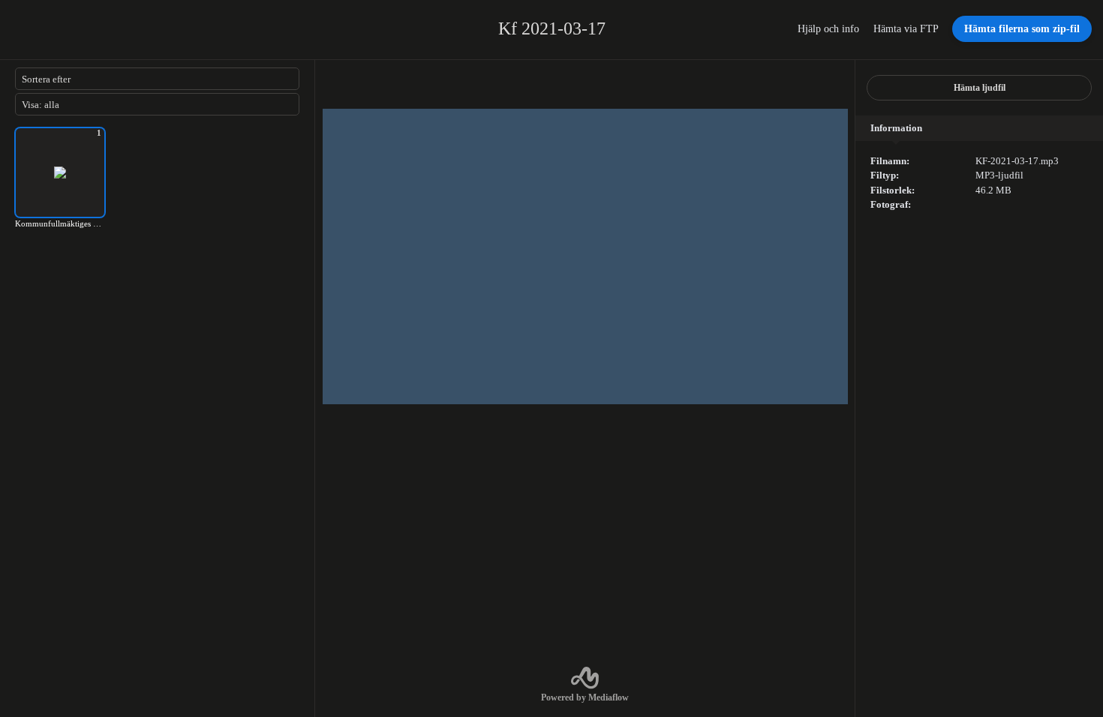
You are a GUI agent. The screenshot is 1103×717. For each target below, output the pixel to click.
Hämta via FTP (907, 28)
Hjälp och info (830, 28)
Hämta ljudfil (979, 87)
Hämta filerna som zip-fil (1022, 28)
